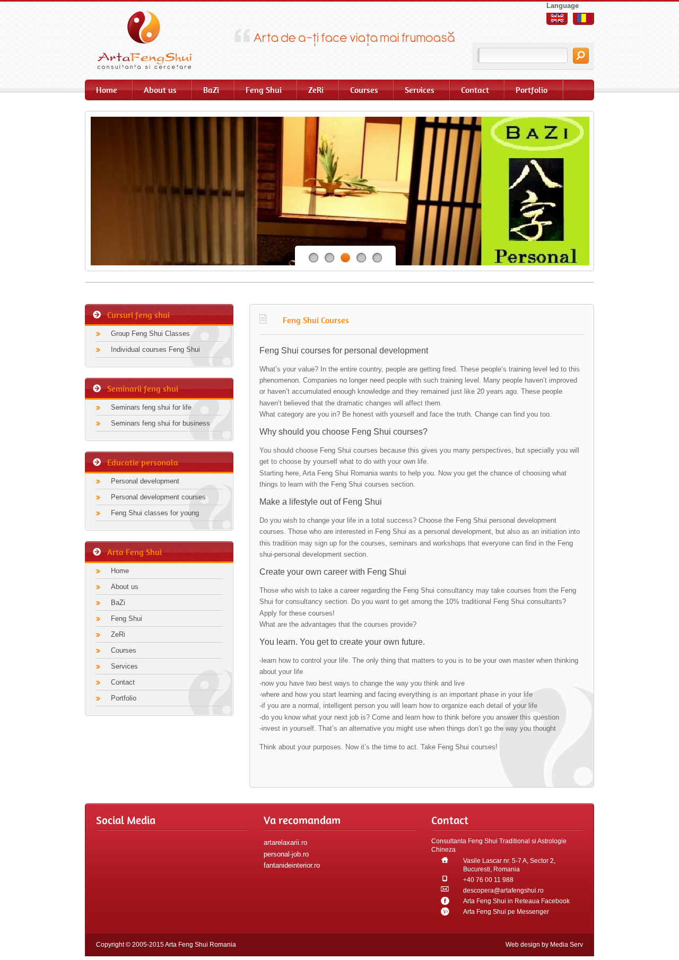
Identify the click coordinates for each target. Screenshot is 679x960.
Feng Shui (264, 90)
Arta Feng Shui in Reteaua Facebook (516, 901)
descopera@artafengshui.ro (503, 890)
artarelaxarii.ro (285, 842)
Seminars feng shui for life (151, 407)
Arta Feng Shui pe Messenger (506, 911)
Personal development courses (158, 497)
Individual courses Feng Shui (155, 349)
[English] (557, 18)
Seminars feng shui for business (160, 423)
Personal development (145, 481)
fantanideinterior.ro (292, 865)
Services (419, 90)
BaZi (211, 90)
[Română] (584, 18)
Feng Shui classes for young (155, 513)
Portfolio (531, 90)
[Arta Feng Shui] (151, 40)
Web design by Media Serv (544, 944)
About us (160, 90)
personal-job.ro (286, 854)
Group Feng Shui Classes (150, 334)
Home (106, 90)
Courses (364, 90)
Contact (475, 90)
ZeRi (316, 90)
